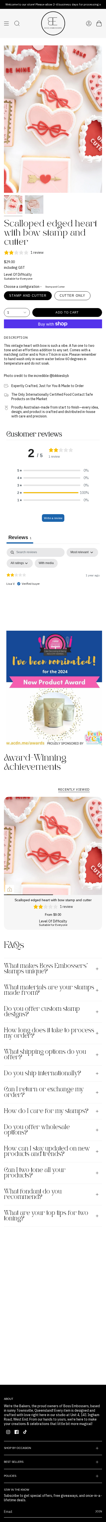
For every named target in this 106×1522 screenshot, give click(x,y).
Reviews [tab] (19, 537)
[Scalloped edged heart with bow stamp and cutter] (53, 846)
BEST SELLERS (13, 1461)
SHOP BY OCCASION (17, 1447)
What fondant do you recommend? (33, 1194)
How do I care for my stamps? (46, 1111)
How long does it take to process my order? (49, 1033)
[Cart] (99, 23)
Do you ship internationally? (42, 1073)
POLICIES (10, 1475)
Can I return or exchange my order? (44, 1092)
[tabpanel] (53, 585)
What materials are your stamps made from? (49, 990)
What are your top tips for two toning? (46, 1216)
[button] (53, 470)
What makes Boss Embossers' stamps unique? (46, 969)
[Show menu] (6, 23)
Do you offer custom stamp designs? (42, 1011)
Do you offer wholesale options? (37, 1130)
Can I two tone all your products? (35, 1173)
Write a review (53, 518)
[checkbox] (46, 563)
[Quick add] (9, 889)
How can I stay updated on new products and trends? (47, 1151)
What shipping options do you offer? (45, 1054)
